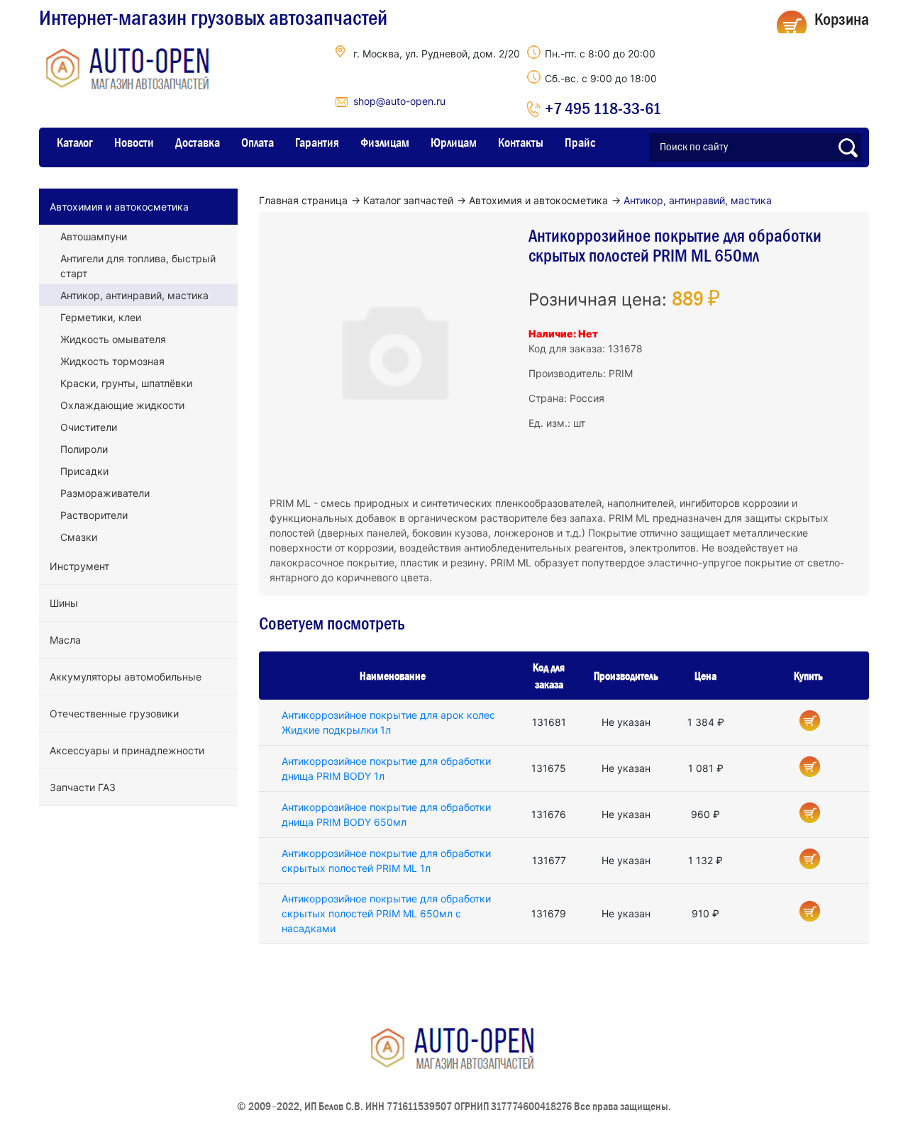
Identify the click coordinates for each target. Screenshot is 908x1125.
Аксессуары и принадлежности (127, 750)
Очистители (88, 427)
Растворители (94, 515)
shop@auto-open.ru (399, 101)
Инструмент (79, 566)
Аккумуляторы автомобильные (125, 677)
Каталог (75, 142)
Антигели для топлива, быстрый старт (138, 265)
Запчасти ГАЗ (83, 787)
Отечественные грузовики (114, 713)
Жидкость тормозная (112, 361)
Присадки (84, 471)
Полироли (84, 449)
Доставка (197, 142)
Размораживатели (105, 493)
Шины (64, 603)
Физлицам (384, 142)
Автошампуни (93, 236)
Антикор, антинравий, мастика (134, 295)
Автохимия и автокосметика (119, 207)
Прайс (580, 142)
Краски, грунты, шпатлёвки (126, 383)
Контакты (520, 142)
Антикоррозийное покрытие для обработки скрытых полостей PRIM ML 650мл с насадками (386, 913)
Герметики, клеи (100, 317)
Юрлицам (454, 142)
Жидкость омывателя (113, 339)
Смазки (78, 537)
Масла (65, 640)
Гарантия (317, 142)
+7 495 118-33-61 (603, 108)
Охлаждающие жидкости (122, 405)
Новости (134, 142)
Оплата (257, 142)
